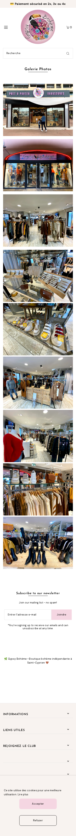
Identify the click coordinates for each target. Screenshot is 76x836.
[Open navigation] (10, 27)
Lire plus (23, 794)
